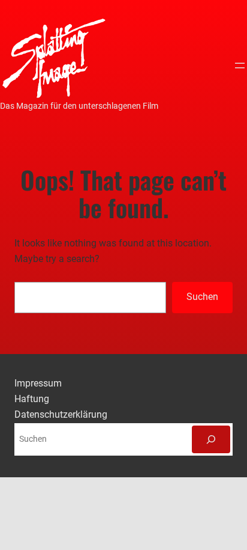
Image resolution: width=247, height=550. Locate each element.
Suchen (202, 296)
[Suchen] (211, 439)
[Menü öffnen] (240, 65)
